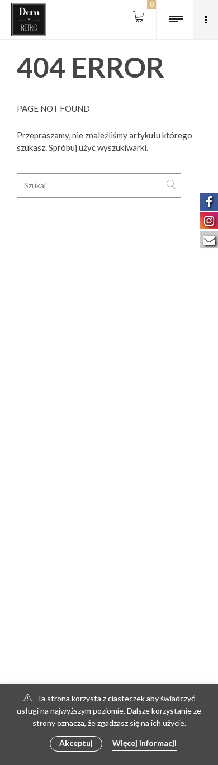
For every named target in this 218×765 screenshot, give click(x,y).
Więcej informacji (144, 743)
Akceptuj (76, 743)
